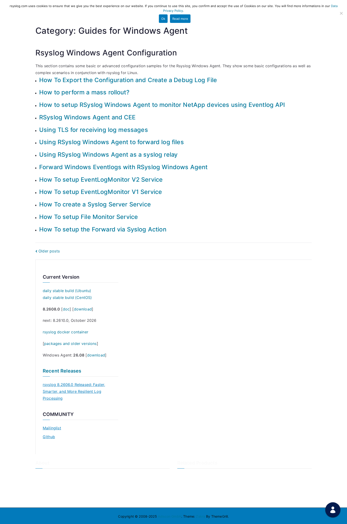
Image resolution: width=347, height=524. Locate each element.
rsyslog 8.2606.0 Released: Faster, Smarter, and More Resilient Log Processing (74, 391)
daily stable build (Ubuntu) (67, 290)
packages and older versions (70, 343)
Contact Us (44, 483)
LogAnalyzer (187, 475)
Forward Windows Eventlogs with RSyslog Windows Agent (123, 167)
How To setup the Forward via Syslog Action (102, 229)
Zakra (200, 516)
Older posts (49, 251)
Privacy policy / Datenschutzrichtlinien (65, 491)
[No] (341, 13)
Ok (163, 19)
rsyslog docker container (65, 332)
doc (66, 309)
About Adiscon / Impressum (57, 475)
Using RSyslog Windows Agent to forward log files (111, 142)
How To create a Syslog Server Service (95, 204)
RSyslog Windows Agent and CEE (87, 117)
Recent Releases (62, 371)
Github (49, 436)
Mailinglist (52, 428)
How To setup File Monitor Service (88, 216)
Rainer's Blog (45, 499)
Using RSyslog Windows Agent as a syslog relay (108, 154)
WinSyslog (185, 483)
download (83, 309)
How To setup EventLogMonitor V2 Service (101, 179)
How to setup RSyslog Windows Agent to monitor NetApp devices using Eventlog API (162, 104)
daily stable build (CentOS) (67, 297)
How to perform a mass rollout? (84, 92)
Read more (180, 19)
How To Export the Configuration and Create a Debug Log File (128, 80)
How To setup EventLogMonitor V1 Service (100, 191)
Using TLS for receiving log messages (93, 129)
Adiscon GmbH (169, 516)
